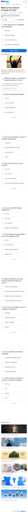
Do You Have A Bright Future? (8, 448)
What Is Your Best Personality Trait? (10, 434)
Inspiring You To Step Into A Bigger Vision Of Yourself (13, 487)
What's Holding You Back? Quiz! (8, 461)
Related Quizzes (5, 422)
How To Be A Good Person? (8, 474)
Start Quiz (14, 51)
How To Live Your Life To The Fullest (10, 500)
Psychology (5, 12)
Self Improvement (12, 12)
